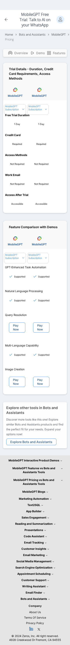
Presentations (33, 530)
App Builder (34, 511)
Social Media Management (33, 561)
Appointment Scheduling (34, 573)
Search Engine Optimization (33, 567)
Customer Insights (33, 548)
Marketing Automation (34, 498)
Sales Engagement (34, 517)
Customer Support (33, 580)
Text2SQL (33, 505)
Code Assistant (34, 536)
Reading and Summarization (34, 523)
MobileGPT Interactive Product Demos (34, 460)
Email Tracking (34, 542)
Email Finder (34, 592)
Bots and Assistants (34, 598)
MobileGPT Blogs (33, 491)
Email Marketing (34, 555)
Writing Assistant (34, 586)
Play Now (16, 327)
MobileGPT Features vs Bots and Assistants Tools (33, 470)
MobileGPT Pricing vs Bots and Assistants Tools (33, 481)
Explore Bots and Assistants (31, 442)
